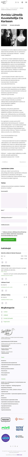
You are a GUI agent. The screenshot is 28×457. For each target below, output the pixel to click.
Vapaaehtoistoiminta (6, 406)
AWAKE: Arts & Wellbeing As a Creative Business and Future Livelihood (13, 383)
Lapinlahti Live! (4, 391)
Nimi (2, 210)
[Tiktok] (17, 446)
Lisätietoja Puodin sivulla (6, 287)
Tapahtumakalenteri (6, 410)
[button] (18, 2)
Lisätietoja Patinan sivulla (7, 299)
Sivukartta (3, 360)
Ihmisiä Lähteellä (15, 25)
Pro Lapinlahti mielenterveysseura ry (9, 404)
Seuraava (22, 162)
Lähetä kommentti (8, 239)
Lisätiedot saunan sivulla (6, 275)
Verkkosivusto (5, 225)
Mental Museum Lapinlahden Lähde (9, 399)
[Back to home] (4, 2)
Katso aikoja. (4, 271)
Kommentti (4, 191)
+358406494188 (5, 346)
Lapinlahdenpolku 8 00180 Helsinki (9, 341)
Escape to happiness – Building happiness (11, 385)
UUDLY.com (19, 454)
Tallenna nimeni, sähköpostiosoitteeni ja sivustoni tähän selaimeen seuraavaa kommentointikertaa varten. (13, 233)
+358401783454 (5, 349)
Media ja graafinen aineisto (7, 368)
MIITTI (2, 395)
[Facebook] (2, 262)
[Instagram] (6, 262)
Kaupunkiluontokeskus (6, 387)
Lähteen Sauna (5, 265)
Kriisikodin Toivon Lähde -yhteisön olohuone (11, 389)
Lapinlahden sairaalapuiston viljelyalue (10, 401)
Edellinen (5, 162)
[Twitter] (10, 446)
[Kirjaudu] (16, 2)
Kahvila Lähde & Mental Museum (11, 253)
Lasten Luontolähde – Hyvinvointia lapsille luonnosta (13, 393)
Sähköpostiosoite (6, 217)
